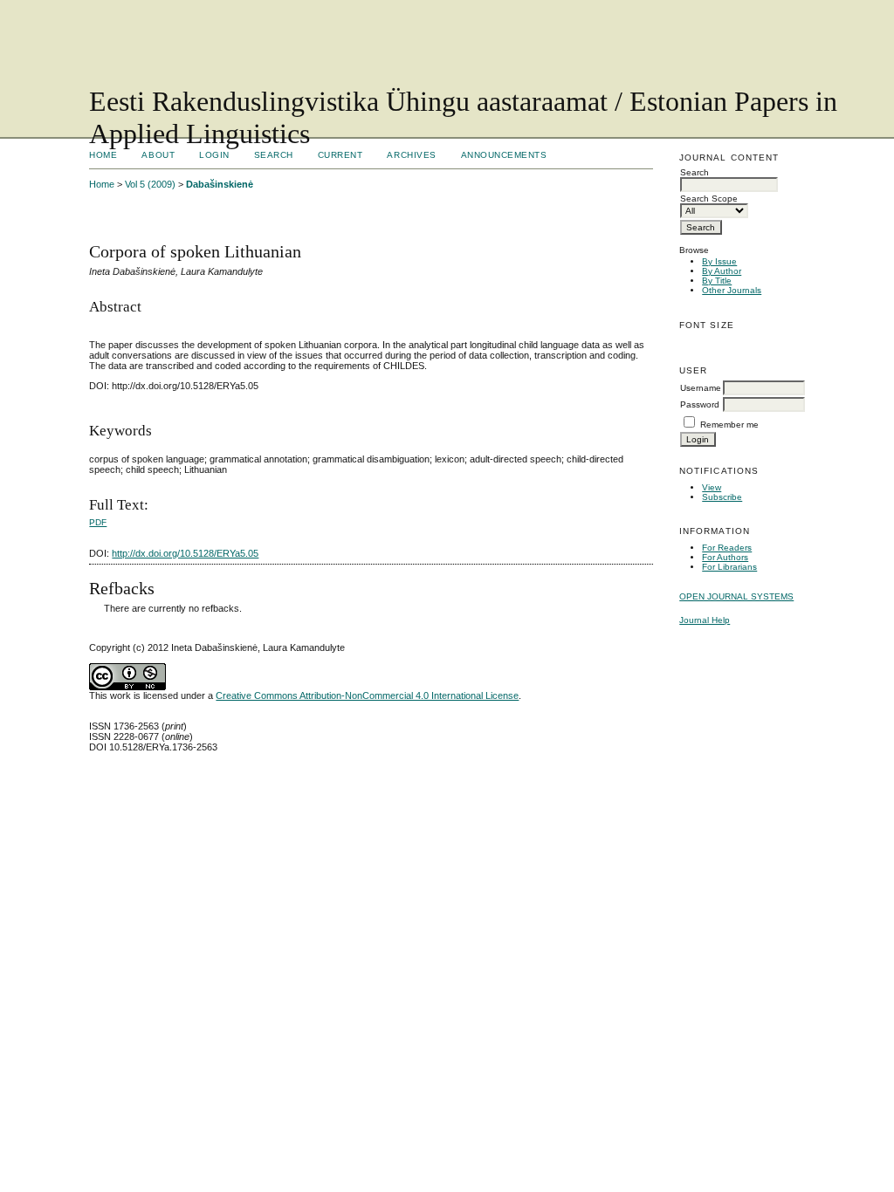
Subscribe (722, 497)
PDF (98, 522)
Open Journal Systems (736, 596)
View (711, 487)
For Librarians (729, 567)
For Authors (725, 557)
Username (700, 388)
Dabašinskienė (219, 184)
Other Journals (731, 290)
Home (103, 155)
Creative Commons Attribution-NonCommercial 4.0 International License (367, 695)
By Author (721, 271)
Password (699, 404)
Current (340, 155)
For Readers (727, 547)
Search (273, 155)
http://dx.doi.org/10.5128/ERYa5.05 (185, 553)
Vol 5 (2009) (150, 184)
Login (214, 155)
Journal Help (704, 620)
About (158, 155)
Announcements (504, 155)
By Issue (719, 261)
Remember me (729, 424)
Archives (411, 155)
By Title (717, 280)
